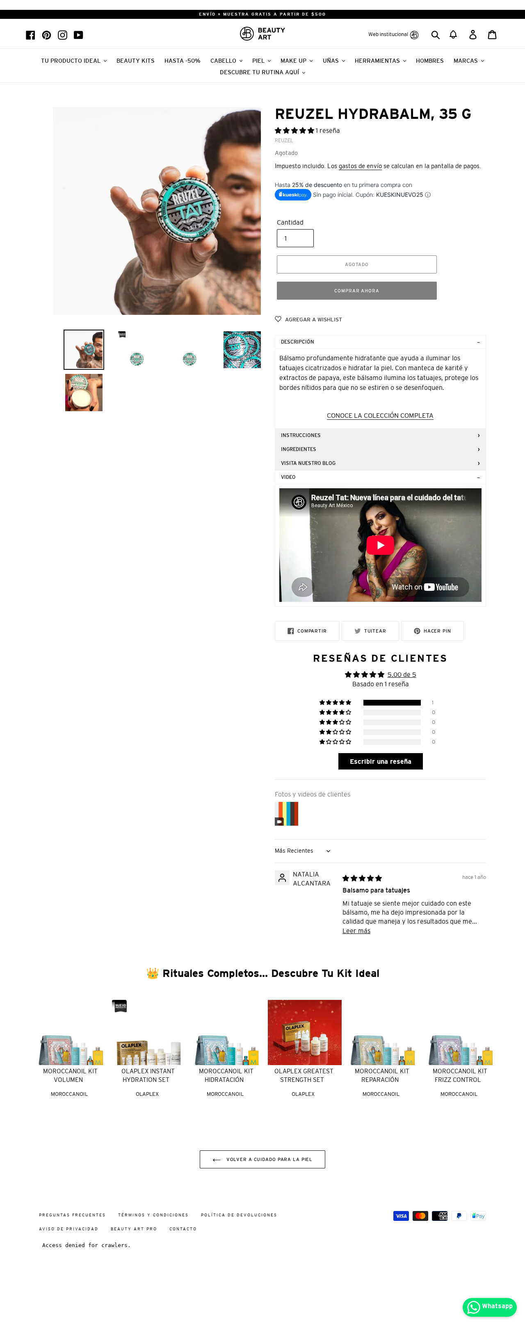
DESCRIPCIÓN (297, 342)
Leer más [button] (356, 930)
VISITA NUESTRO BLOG (308, 463)
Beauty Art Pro (134, 1229)
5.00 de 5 (402, 674)
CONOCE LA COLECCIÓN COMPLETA (380, 415)
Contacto (183, 1229)
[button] (454, 33)
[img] (362, 878)
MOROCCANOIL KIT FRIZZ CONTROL (460, 1075)
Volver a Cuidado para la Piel (269, 1159)
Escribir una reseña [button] (380, 761)
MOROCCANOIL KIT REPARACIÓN (382, 1075)
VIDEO (288, 477)
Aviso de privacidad (68, 1229)
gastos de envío (360, 165)
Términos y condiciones (153, 1215)
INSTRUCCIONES (301, 435)
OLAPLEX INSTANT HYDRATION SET (148, 1075)
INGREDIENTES (298, 449)
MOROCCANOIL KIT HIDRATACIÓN (226, 1075)
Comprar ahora (356, 290)
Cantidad (290, 222)
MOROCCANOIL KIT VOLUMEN (70, 1075)
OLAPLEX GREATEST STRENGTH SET (303, 1075)
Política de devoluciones (239, 1215)
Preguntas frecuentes (72, 1215)
